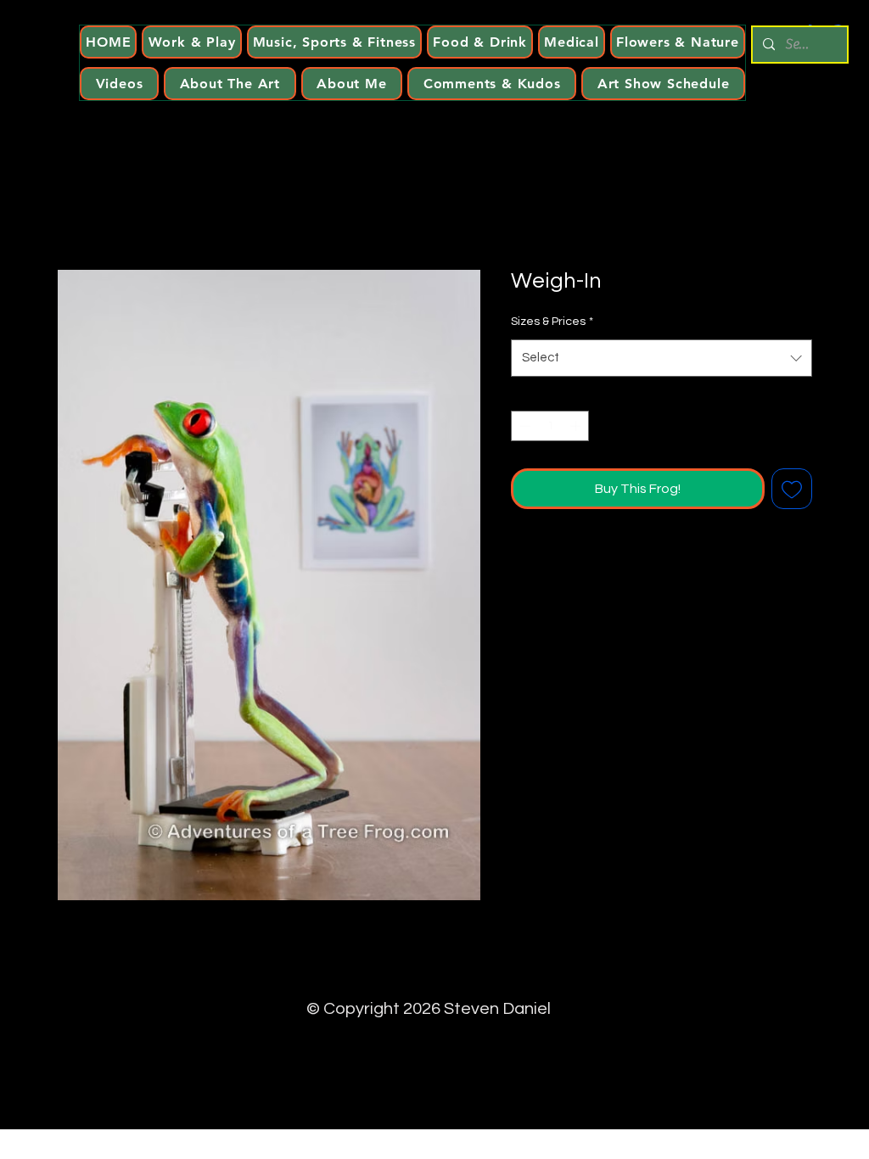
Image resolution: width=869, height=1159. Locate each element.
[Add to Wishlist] (791, 488)
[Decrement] (523, 426)
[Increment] (577, 426)
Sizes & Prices (552, 322)
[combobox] (661, 358)
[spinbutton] (550, 426)
